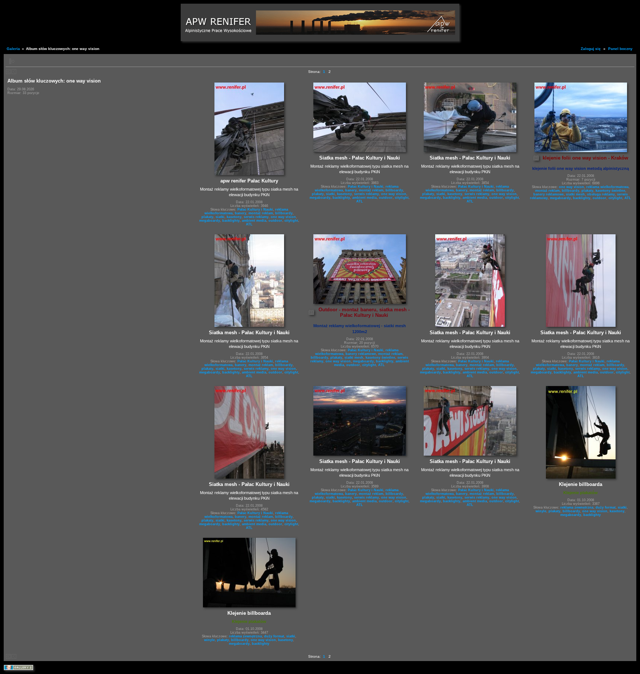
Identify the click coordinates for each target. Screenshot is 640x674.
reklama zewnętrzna (576, 507)
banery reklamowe (548, 194)
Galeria (13, 49)
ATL (249, 224)
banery (240, 213)
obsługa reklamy (601, 194)
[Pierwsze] (8, 71)
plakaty (207, 217)
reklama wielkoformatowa (607, 187)
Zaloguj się (591, 49)
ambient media (254, 220)
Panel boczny (620, 49)
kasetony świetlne (610, 190)
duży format (606, 507)
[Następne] (14, 71)
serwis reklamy (256, 217)
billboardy (284, 213)
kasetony (234, 217)
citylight (291, 220)
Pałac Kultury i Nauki (255, 209)
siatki (220, 217)
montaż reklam (261, 213)
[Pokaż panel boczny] (12, 61)
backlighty (231, 220)
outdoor (275, 220)
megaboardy (209, 220)
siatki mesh (575, 194)
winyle (541, 511)
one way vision (283, 217)
